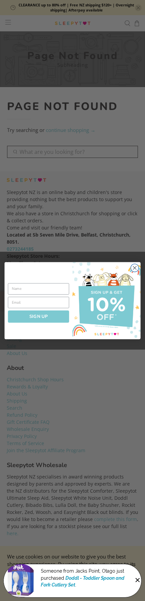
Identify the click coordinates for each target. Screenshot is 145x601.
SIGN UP (38, 316)
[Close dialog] (135, 268)
